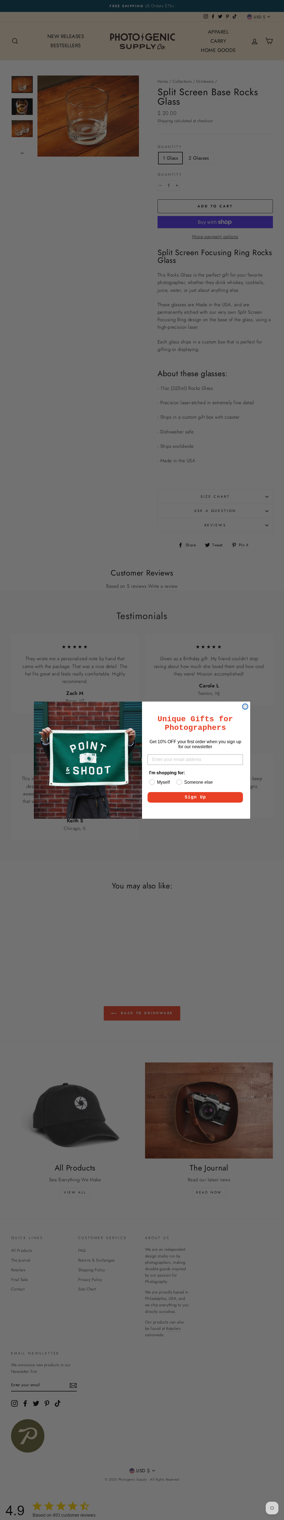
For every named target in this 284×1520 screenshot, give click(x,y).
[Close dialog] (245, 706)
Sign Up (195, 797)
